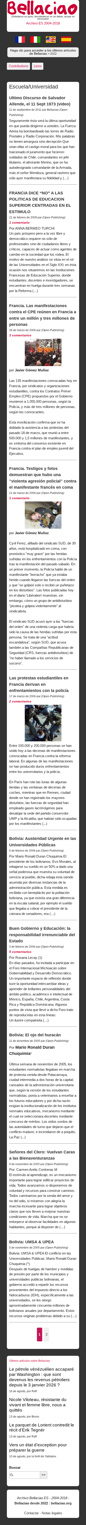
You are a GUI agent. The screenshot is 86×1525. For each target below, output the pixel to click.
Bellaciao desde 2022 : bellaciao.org (43, 1503)
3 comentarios (20, 335)
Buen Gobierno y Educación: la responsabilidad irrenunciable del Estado (42, 934)
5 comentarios (20, 952)
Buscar (15, 1467)
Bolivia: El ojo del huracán (35, 1034)
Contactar (31, 1513)
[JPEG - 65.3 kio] (43, 515)
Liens (38, 66)
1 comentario (19, 222)
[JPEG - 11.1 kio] (43, 723)
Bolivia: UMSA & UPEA (31, 1241)
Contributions (18, 66)
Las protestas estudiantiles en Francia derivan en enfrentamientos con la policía (39, 684)
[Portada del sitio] (43, 7)
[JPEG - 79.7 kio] (43, 352)
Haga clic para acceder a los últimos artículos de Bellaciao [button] (43, 52)
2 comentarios (20, 701)
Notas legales (52, 1513)
